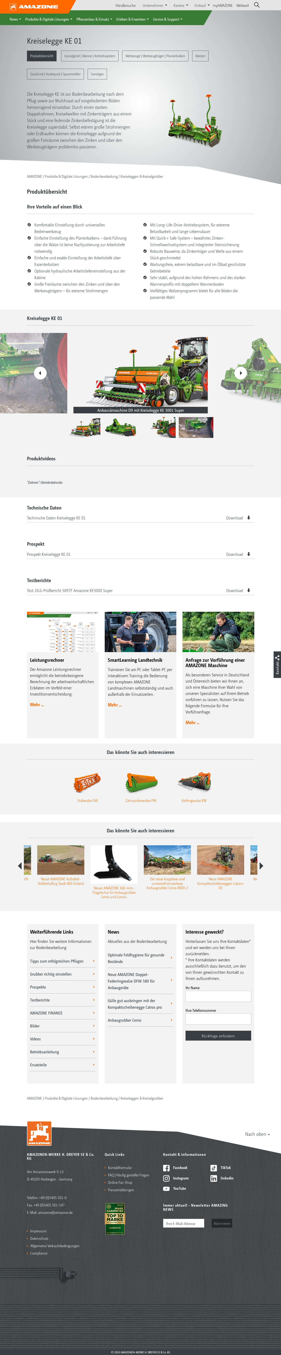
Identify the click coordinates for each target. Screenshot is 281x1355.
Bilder (34, 1026)
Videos (35, 1039)
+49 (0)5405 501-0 (52, 1197)
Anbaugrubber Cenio (124, 1020)
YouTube (179, 1188)
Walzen (200, 55)
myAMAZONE (223, 5)
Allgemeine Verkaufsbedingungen (55, 1245)
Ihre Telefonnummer (201, 1010)
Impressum (38, 1231)
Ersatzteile (38, 1065)
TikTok (225, 1167)
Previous (40, 373)
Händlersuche (126, 5)
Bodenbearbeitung (104, 176)
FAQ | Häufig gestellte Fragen (128, 1175)
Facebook (179, 1167)
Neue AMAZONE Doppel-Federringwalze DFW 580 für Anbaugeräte (131, 981)
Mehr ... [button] (37, 704)
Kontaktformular (120, 1167)
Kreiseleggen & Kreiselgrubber (142, 176)
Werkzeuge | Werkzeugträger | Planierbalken (155, 55)
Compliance (38, 1253)
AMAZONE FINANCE (46, 1013)
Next (240, 373)
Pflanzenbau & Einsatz (93, 19)
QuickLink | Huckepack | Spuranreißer (55, 74)
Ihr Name (193, 987)
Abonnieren (222, 1223)
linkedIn (226, 1178)
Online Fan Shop (120, 1182)
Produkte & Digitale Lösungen (47, 19)
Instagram (180, 1178)
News (14, 19)
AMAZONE (34, 176)
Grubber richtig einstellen (51, 974)
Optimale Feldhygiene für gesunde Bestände (136, 958)
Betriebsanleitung (44, 1052)
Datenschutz (39, 1238)
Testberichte (40, 1000)
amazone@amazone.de (55, 1212)
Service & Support (166, 19)
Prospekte (38, 987)
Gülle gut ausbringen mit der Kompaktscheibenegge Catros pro (135, 1003)
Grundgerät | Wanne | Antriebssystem (89, 55)
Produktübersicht (41, 55)
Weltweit (242, 5)
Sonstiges (97, 74)
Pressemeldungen (121, 1189)
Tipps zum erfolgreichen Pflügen (57, 961)
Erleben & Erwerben (131, 19)
